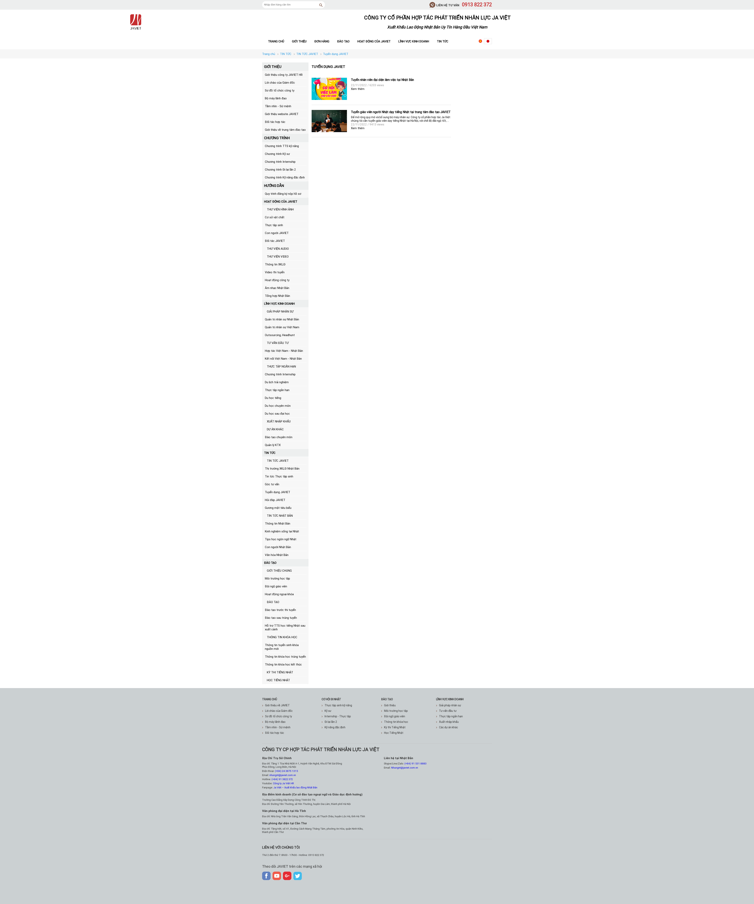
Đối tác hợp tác (275, 122)
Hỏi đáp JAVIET (275, 500)
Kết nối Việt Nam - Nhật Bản (283, 358)
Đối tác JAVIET (275, 241)
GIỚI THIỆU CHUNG (279, 570)
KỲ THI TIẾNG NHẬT (280, 672)
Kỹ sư (328, 711)
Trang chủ (276, 41)
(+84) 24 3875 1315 (286, 771)
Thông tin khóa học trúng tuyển (285, 656)
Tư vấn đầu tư (448, 711)
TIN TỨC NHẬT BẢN (280, 515)
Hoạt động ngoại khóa (279, 594)
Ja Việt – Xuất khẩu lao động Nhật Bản (295, 787)
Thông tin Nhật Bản (277, 523)
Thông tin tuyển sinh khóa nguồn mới (282, 647)
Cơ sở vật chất (274, 217)
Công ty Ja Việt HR (283, 783)
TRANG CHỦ (269, 699)
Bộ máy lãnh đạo (276, 98)
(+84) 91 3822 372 (282, 779)
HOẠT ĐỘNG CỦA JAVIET (280, 201)
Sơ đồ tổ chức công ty (279, 90)
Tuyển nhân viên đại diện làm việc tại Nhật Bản (382, 80)
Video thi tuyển (275, 272)
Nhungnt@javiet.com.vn (404, 767)
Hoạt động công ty (277, 280)
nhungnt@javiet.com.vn (282, 775)
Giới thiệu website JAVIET (281, 114)
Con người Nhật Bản (278, 547)
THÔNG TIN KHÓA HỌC (282, 637)
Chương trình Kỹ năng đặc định (285, 177)
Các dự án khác (448, 727)
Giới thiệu (299, 41)
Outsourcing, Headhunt (280, 335)
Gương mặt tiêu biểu (278, 508)
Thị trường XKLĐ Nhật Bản (282, 468)
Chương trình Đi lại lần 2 (280, 169)
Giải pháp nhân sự (450, 705)
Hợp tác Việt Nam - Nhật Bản (284, 351)
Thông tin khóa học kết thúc (283, 664)
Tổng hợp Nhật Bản (277, 296)
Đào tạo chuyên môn (278, 437)
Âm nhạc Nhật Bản (277, 288)
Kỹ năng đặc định (335, 727)
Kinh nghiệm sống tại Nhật (282, 531)
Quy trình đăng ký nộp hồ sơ (283, 194)
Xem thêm (357, 89)
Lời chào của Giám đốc (280, 82)
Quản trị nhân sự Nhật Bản (282, 319)
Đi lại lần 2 (331, 722)
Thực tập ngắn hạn (277, 390)
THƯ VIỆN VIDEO (278, 256)
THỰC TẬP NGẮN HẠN (281, 366)
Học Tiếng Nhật (393, 733)
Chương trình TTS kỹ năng (282, 146)
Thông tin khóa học (396, 722)
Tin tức (442, 41)
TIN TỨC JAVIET (278, 461)
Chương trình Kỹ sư (277, 154)
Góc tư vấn (272, 484)
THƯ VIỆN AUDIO (278, 248)
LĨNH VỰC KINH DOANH (279, 303)
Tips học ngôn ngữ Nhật (280, 539)
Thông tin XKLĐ (275, 264)
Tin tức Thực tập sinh (279, 476)
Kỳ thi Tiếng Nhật (394, 727)
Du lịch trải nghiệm (277, 382)
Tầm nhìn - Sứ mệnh (278, 106)
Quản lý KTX (273, 445)
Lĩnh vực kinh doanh (413, 41)
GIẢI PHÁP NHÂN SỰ (280, 311)
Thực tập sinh (274, 225)
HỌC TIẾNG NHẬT (278, 680)
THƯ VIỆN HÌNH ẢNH (280, 209)
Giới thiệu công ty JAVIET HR (284, 75)
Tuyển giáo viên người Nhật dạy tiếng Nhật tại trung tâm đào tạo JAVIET (401, 112)
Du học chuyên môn (278, 406)
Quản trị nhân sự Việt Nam (282, 327)
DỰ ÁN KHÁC (275, 429)
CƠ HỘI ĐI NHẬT (331, 699)
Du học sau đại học (277, 413)
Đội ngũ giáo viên (276, 586)
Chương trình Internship (280, 162)
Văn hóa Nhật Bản (276, 555)
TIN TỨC (269, 453)
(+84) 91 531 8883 (415, 763)
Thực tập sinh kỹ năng (338, 705)
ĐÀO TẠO (270, 563)
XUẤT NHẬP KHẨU (279, 421)
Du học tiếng (273, 398)
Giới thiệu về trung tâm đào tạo (285, 130)
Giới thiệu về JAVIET (277, 705)
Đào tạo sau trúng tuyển (281, 618)
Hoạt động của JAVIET (374, 41)
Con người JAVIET (277, 233)
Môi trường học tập (277, 578)
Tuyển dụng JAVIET (277, 492)
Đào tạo (343, 41)
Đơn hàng (321, 41)
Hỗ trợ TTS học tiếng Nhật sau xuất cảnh (285, 627)
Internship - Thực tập (338, 716)
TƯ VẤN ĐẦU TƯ (278, 343)
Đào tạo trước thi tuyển (280, 610)
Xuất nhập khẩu (449, 722)
